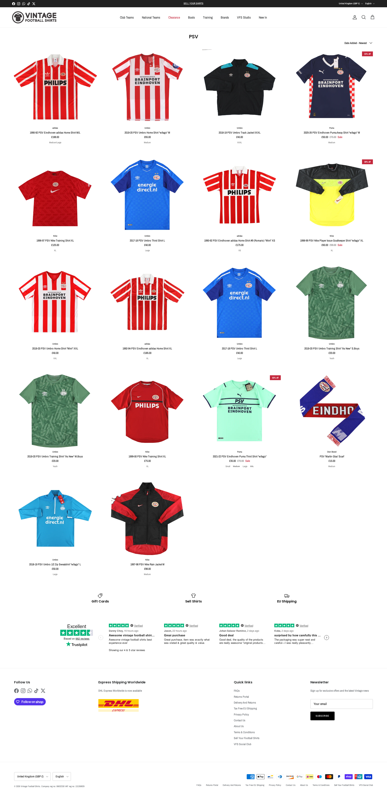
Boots (191, 17)
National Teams (151, 17)
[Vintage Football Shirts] (34, 17)
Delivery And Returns (245, 702)
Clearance (174, 17)
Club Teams (127, 17)
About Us (239, 726)
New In (263, 17)
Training (208, 17)
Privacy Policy (241, 714)
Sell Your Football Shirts (246, 738)
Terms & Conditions (244, 732)
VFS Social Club (242, 744)
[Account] (354, 17)
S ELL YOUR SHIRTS (193, 3)
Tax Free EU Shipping (245, 708)
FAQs (237, 690)
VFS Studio (244, 17)
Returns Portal (241, 697)
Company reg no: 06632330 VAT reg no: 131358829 (62, 786)
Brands (225, 17)
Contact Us (239, 720)
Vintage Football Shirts (30, 786)
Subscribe (322, 715)
